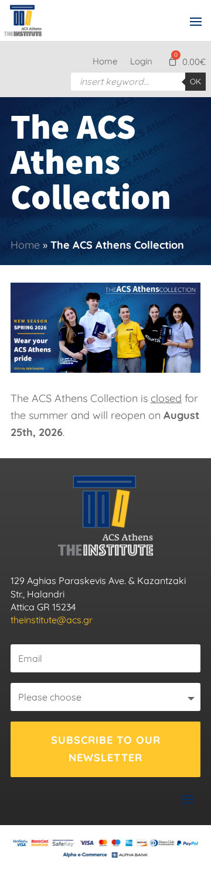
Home (105, 62)
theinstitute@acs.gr (52, 620)
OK (195, 81)
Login (141, 62)
